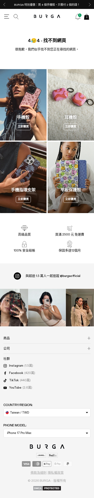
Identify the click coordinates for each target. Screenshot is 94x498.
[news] (77, 16)
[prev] (4, 4)
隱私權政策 (56, 472)
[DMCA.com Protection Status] (47, 488)
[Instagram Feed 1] (47, 308)
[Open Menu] (6, 16)
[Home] (47, 17)
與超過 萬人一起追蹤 (53, 276)
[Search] (16, 16)
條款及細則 (39, 472)
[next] (90, 4)
